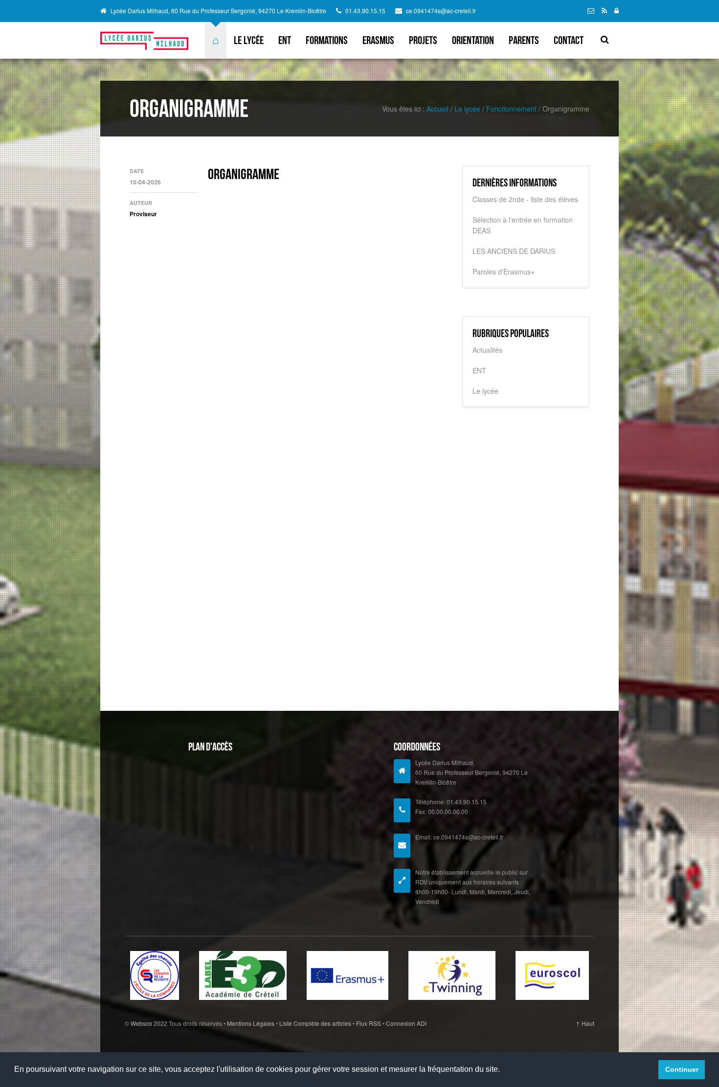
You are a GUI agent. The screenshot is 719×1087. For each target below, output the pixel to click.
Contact (569, 40)
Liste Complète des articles (315, 1023)
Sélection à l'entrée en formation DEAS (522, 225)
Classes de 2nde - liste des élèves (525, 199)
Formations (327, 40)
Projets (423, 40)
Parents (524, 40)
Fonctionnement (511, 108)
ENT (284, 40)
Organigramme (243, 174)
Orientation (473, 40)
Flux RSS (368, 1023)
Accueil (438, 108)
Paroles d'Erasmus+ (503, 271)
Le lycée (249, 40)
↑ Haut (585, 1023)
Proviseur (143, 213)
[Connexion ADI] (616, 10)
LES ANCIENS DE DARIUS (513, 251)
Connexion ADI (405, 1023)
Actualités (487, 350)
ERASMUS (378, 40)
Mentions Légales (251, 1023)
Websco (141, 1023)
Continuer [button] (681, 1069)
